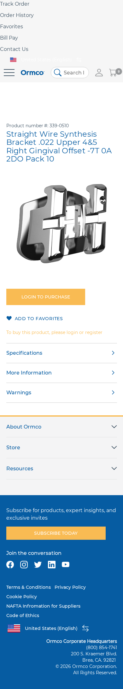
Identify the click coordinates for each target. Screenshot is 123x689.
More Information (29, 373)
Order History (17, 15)
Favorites (11, 27)
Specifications (24, 353)
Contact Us (14, 49)
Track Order (14, 4)
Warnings (18, 393)
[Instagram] (24, 564)
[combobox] (70, 72)
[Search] (58, 72)
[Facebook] (10, 564)
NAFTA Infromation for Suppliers (43, 606)
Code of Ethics (22, 615)
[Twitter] (38, 564)
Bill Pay (9, 38)
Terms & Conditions (28, 587)
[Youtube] (65, 564)
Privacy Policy (70, 587)
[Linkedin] (52, 564)
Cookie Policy (21, 596)
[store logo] (32, 72)
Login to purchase (45, 297)
